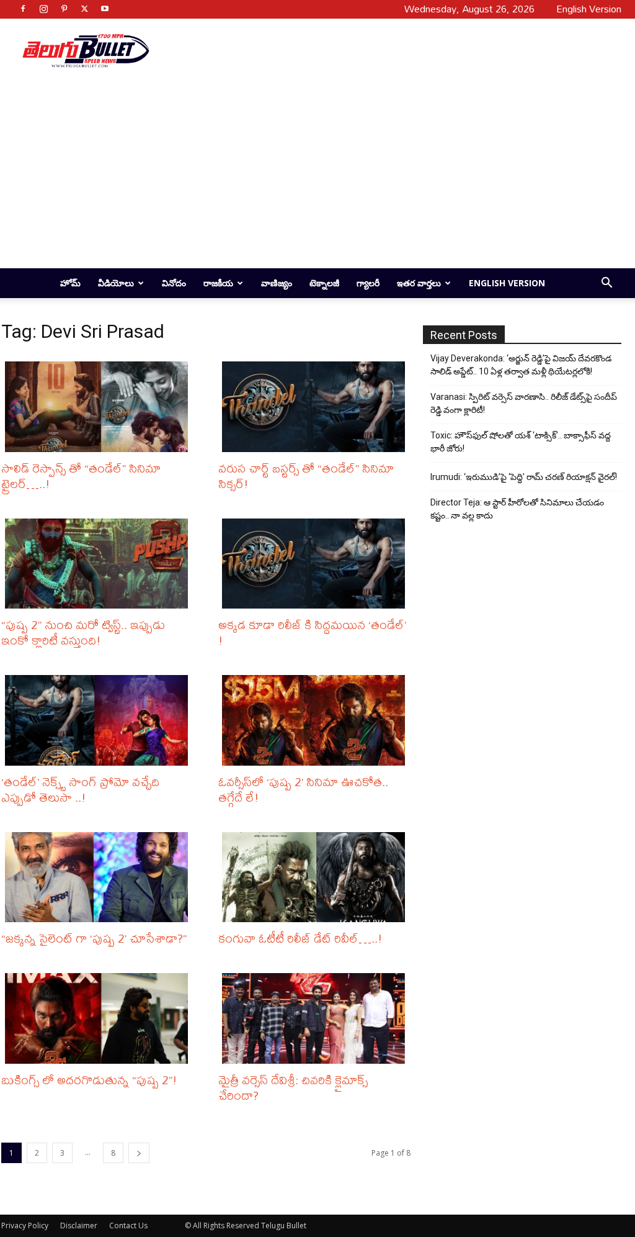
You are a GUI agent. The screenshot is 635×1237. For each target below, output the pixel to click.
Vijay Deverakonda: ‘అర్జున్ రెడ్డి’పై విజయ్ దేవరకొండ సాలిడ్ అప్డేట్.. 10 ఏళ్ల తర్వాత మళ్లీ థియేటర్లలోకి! (520, 364)
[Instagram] (43, 8)
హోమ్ (70, 283)
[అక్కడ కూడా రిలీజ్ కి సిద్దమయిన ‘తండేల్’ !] (316, 564)
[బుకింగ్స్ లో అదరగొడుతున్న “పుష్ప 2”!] (99, 1018)
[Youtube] (104, 8)
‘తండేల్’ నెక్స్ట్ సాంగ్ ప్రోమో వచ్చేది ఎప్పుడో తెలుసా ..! (80, 789)
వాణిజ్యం (276, 283)
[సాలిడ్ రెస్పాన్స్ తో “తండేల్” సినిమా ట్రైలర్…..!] (99, 406)
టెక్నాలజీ (324, 283)
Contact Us (128, 1225)
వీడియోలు (116, 283)
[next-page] (138, 1153)
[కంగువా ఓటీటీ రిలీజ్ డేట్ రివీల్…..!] (316, 877)
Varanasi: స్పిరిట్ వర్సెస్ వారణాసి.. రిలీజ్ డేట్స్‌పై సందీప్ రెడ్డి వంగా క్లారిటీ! (523, 403)
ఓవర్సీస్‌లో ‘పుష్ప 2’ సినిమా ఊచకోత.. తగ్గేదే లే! (303, 789)
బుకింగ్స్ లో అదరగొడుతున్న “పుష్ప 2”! (89, 1079)
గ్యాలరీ (368, 283)
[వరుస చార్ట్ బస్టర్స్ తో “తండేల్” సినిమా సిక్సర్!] (316, 406)
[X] (84, 8)
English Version (507, 283)
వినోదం (174, 283)
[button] (606, 284)
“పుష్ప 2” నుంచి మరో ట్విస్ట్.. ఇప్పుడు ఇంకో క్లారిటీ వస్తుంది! (83, 632)
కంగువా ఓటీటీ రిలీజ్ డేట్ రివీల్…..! (300, 938)
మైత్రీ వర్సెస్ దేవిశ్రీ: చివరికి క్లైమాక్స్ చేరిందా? (293, 1087)
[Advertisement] (389, 50)
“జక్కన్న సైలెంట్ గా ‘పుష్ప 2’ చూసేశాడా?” (94, 938)
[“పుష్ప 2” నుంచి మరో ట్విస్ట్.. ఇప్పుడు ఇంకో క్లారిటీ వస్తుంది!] (99, 564)
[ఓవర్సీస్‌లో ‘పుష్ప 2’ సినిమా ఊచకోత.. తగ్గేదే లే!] (316, 720)
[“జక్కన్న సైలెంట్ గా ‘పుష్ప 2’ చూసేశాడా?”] (99, 877)
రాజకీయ (218, 283)
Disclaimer (78, 1225)
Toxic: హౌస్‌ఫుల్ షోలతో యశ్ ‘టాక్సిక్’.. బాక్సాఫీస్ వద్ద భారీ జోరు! (520, 441)
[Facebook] (23, 8)
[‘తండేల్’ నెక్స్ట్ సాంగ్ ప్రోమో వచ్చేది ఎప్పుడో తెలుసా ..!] (99, 720)
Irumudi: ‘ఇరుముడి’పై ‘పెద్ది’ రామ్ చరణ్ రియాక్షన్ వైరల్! (523, 477)
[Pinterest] (64, 8)
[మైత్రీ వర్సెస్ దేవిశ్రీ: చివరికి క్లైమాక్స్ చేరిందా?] (316, 1018)
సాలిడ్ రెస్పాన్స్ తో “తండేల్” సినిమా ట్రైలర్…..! (81, 476)
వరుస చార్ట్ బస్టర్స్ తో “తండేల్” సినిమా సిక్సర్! (306, 476)
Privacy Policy (24, 1225)
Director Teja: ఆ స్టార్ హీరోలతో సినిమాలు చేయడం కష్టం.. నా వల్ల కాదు (517, 508)
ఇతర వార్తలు (419, 283)
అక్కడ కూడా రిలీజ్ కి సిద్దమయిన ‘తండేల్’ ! (312, 632)
